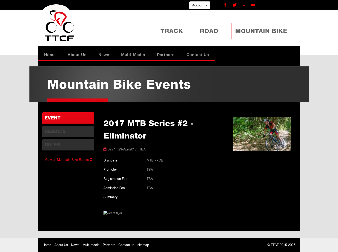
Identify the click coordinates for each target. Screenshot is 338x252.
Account (198, 5)
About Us (61, 245)
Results (55, 131)
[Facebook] (225, 5)
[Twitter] (234, 5)
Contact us (126, 245)
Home (47, 245)
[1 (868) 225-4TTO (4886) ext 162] (243, 5)
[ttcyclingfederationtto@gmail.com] (253, 5)
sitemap (143, 245)
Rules (52, 144)
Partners (109, 245)
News (75, 245)
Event (52, 118)
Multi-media (91, 245)
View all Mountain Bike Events (67, 159)
